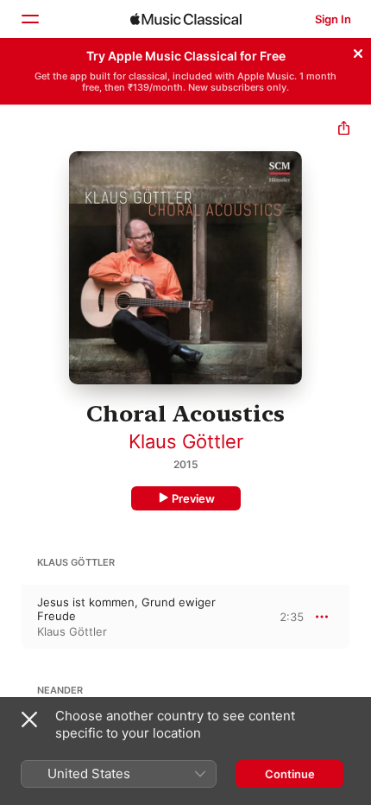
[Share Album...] (343, 130)
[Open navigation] (29, 19)
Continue (290, 774)
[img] (186, 19)
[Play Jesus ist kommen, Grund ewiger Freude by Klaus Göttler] (11, 617)
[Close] (358, 51)
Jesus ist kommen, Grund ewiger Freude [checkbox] (126, 609)
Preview (193, 498)
